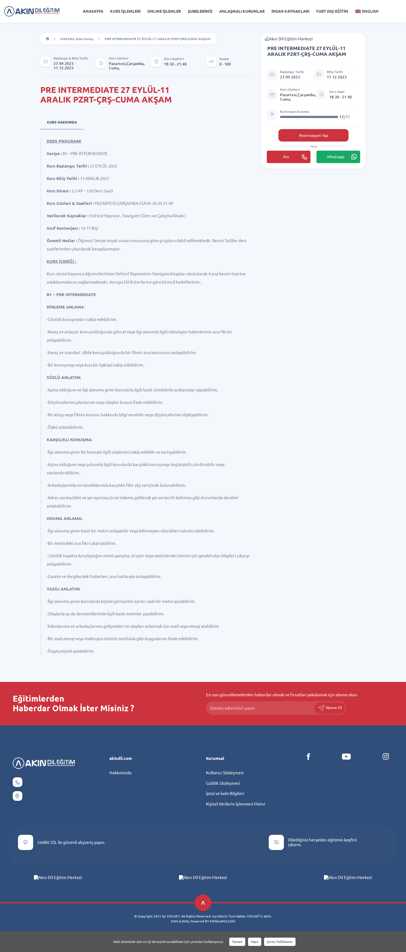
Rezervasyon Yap (313, 135)
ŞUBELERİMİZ (200, 11)
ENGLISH (370, 11)
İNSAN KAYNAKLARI (290, 11)
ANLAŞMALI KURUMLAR (242, 11)
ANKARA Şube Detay (77, 39)
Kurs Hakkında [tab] (62, 122)
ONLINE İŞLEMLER (164, 11)
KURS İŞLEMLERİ (125, 11)
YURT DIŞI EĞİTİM (332, 11)
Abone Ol (333, 707)
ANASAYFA (93, 11)
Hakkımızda (120, 772)
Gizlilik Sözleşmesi (223, 783)
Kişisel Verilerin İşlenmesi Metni (235, 804)
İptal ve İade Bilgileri (225, 793)
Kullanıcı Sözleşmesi (225, 772)
